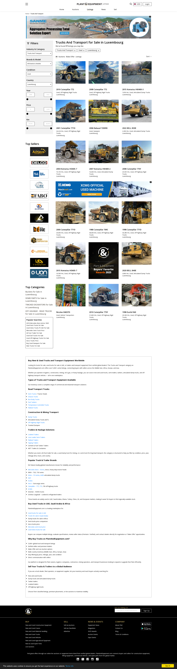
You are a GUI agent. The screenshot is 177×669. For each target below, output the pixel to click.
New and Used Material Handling (36, 631)
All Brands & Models (34, 64)
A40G (42, 475)
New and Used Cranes (32, 628)
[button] (26, 4)
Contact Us (119, 628)
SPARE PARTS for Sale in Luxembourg (35, 299)
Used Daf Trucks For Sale (34, 336)
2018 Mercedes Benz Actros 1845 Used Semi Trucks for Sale (37, 324)
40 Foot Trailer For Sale (34, 333)
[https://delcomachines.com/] (39, 163)
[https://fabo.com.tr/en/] (39, 196)
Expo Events (92, 637)
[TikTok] (98, 659)
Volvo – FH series (34, 475)
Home (61, 9)
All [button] (56, 57)
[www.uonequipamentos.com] (39, 274)
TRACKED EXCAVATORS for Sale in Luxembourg (39, 306)
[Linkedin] (79, 659)
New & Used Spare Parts (33, 644)
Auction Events (93, 634)
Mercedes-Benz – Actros (36, 470)
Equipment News (93, 625)
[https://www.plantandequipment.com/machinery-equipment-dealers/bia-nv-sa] (39, 174)
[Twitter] (84, 659)
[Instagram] (93, 659)
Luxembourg (31, 84)
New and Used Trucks (32, 634)
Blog (116, 631)
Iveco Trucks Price (32, 341)
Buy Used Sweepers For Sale (35, 343)
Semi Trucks (32, 394)
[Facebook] (88, 659)
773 (41, 486)
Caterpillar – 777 (33, 486)
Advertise (67, 631)
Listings (90, 9)
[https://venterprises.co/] (39, 263)
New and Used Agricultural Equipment (37, 640)
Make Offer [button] (70, 57)
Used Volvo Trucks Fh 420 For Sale (37, 328)
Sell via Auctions (69, 625)
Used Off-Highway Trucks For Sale (37, 338)
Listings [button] (79, 57)
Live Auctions (29, 647)
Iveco (30, 483)
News (103, 9)
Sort (148, 56)
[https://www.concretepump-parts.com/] (39, 152)
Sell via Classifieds (70, 628)
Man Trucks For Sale (33, 346)
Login (147, 4)
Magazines (91, 628)
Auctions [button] (61, 57)
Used (29, 74)
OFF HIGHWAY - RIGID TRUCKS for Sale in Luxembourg (38, 312)
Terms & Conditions (122, 634)
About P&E (119, 625)
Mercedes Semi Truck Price (35, 330)
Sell (115, 9)
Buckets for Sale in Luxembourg (33, 293)
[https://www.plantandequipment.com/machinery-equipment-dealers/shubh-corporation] (39, 241)
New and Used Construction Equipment (38, 625)
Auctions (75, 9)
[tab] (56, 56)
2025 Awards (92, 631)
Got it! (167, 665)
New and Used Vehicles (33, 637)
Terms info (69, 666)
